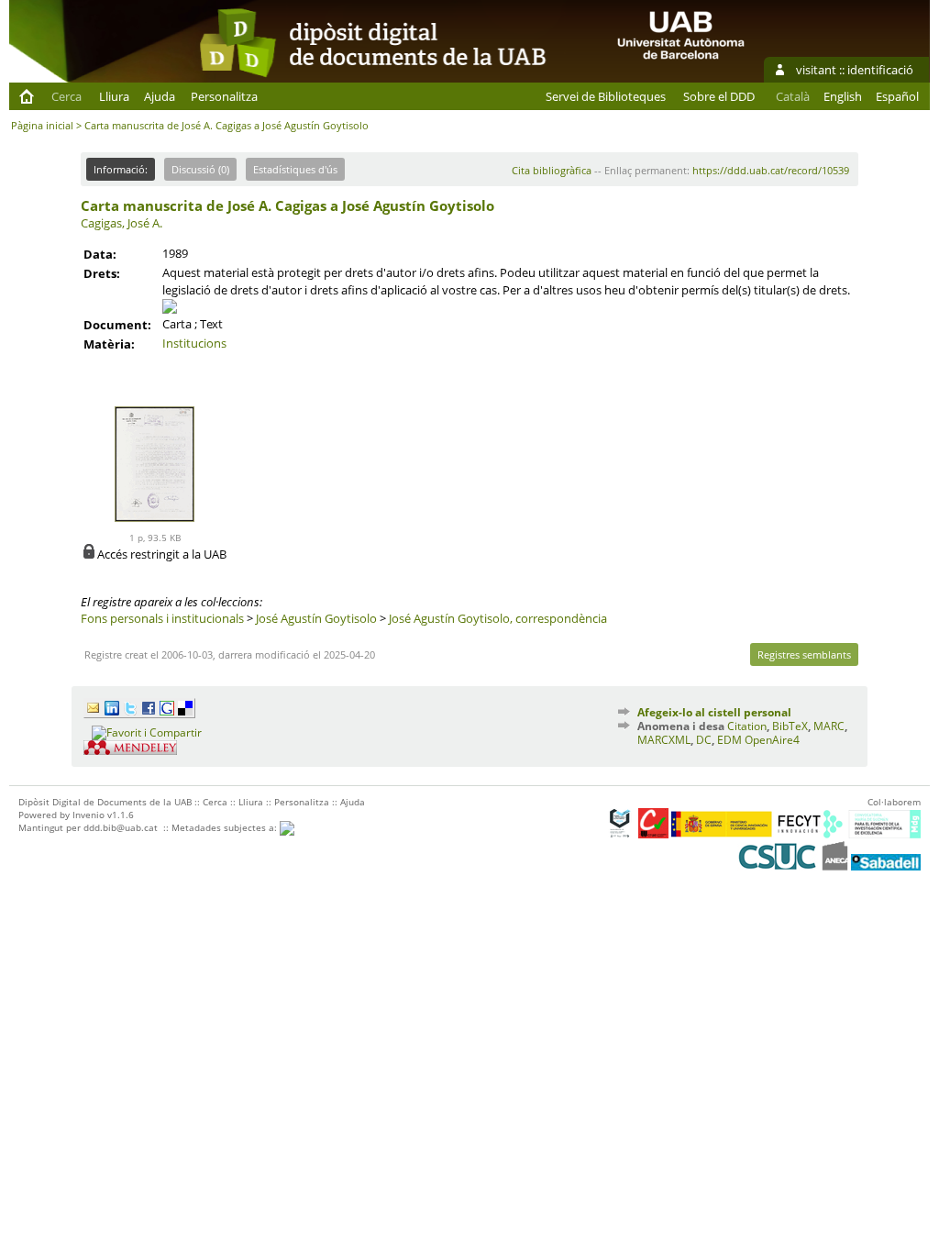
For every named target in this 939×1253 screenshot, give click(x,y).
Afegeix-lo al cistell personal (714, 712)
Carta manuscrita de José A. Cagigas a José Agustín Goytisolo (287, 205)
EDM (729, 740)
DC (704, 740)
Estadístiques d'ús (295, 169)
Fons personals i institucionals (162, 618)
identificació (880, 69)
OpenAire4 (772, 740)
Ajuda (159, 96)
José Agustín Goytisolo (316, 618)
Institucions (194, 343)
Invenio (88, 814)
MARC (829, 726)
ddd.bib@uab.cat (120, 827)
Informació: (121, 169)
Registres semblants (804, 654)
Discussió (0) (200, 169)
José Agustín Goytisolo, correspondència (498, 618)
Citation (747, 726)
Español (897, 96)
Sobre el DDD (719, 96)
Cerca (66, 96)
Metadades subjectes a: (225, 827)
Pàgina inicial (42, 125)
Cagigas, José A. (121, 223)
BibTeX (790, 726)
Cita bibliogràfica (551, 170)
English (842, 96)
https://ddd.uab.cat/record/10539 (770, 170)
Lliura (114, 96)
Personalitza (224, 96)
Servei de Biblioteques (606, 96)
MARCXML (663, 740)
